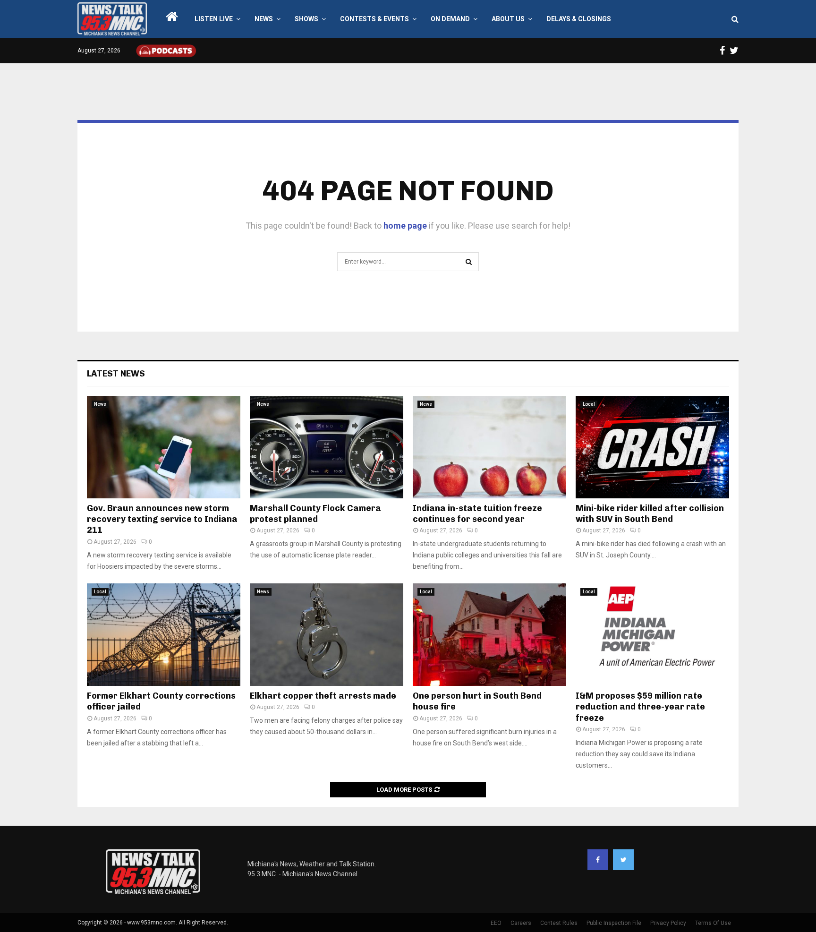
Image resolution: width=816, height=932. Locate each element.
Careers (520, 923)
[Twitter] (623, 859)
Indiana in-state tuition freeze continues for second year (477, 513)
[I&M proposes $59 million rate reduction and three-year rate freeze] (652, 634)
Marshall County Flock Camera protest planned (315, 513)
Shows (306, 19)
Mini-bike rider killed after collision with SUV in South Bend (650, 513)
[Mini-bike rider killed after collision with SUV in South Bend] (652, 447)
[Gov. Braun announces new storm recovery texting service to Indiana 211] (163, 447)
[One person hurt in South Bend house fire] (489, 634)
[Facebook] (597, 859)
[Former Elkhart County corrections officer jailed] (163, 634)
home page (405, 226)
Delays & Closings (578, 19)
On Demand (450, 19)
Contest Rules (559, 923)
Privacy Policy (668, 923)
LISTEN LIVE (214, 19)
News (264, 19)
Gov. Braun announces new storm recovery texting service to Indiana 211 (162, 519)
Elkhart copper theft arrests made (323, 696)
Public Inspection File (613, 923)
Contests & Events (374, 19)
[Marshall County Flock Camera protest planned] (326, 447)
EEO (496, 923)
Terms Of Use (713, 923)
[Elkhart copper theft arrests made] (326, 634)
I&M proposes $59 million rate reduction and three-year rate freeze (640, 707)
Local (589, 404)
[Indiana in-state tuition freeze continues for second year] (489, 447)
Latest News (116, 373)
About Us (508, 19)
